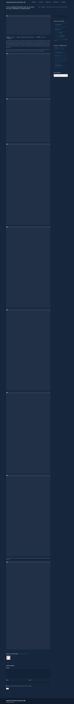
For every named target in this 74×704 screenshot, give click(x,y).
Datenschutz (56, 2)
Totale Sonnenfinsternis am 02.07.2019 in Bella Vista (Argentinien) (60, 62)
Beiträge (41, 2)
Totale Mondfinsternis (30, 37)
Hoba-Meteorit (63, 55)
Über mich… (34, 2)
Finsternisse (43, 7)
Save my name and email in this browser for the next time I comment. (19, 685)
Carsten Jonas (23, 654)
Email (30, 680)
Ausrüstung (48, 2)
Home (39, 7)
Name (7, 680)
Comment (8, 667)
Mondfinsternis (23, 37)
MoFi (20, 37)
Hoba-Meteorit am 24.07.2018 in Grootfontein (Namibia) (60, 49)
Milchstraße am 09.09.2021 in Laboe (61, 23)
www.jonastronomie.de (16, 2)
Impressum (63, 2)
